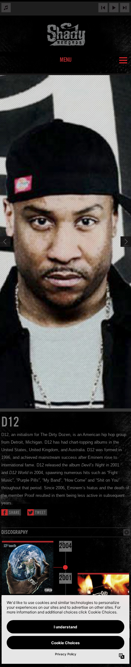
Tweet (40, 513)
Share (14, 513)
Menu (66, 60)
